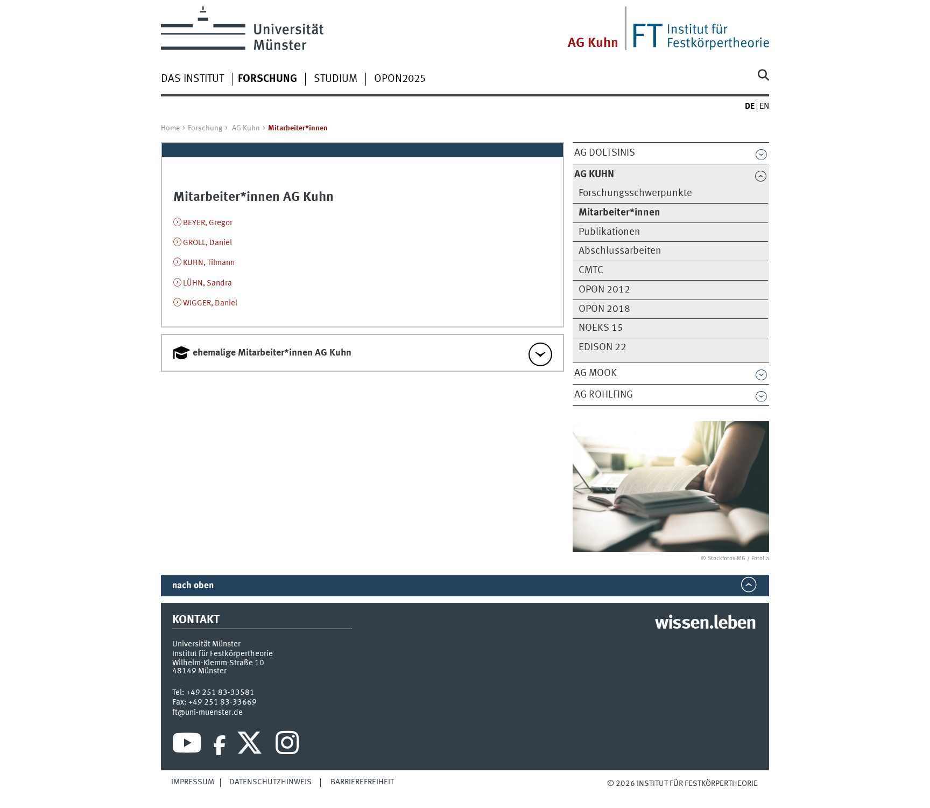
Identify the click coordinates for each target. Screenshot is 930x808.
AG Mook (595, 373)
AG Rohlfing (603, 395)
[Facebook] (219, 745)
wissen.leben (705, 623)
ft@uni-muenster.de (207, 712)
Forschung (205, 128)
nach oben (193, 585)
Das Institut (192, 79)
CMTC (591, 270)
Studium (335, 79)
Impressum (192, 782)
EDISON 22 (602, 347)
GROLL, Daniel (207, 243)
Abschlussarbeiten (620, 251)
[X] (251, 745)
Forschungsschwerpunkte (635, 193)
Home (170, 128)
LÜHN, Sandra (207, 283)
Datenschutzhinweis (270, 782)
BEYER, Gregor (207, 223)
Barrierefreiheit (362, 782)
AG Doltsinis (604, 153)
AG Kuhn (593, 43)
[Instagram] (287, 745)
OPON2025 (400, 79)
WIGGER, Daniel (210, 303)
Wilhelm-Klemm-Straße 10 (218, 663)
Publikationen (609, 232)
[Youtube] (187, 745)
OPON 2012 (604, 290)
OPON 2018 (604, 309)
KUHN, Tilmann (209, 263)
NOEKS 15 (601, 328)
